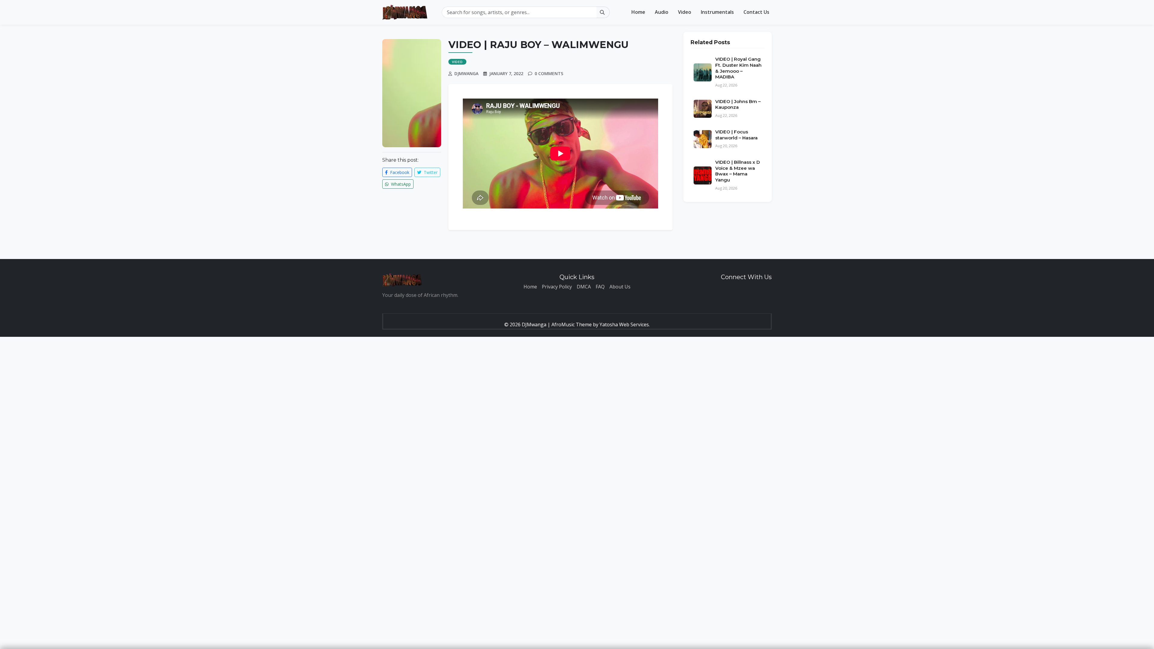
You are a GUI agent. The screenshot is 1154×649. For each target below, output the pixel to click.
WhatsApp (400, 184)
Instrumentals (717, 12)
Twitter (430, 172)
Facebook (399, 172)
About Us (619, 286)
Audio (661, 12)
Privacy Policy (557, 286)
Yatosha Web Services (624, 324)
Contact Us (756, 12)
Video (684, 12)
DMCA (584, 286)
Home (638, 12)
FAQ (600, 286)
